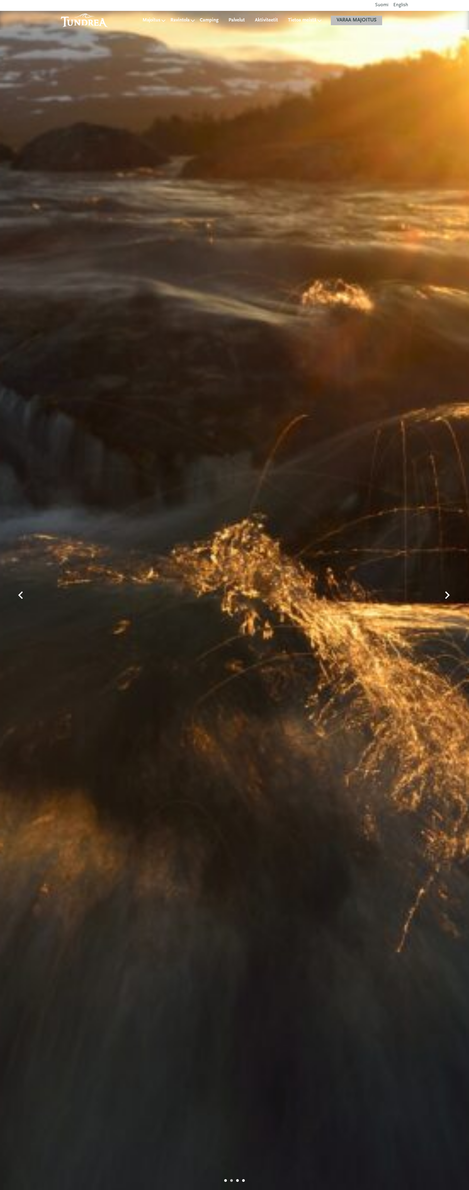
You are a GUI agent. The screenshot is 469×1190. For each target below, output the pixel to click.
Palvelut (237, 20)
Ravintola (180, 20)
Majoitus (151, 20)
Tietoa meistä (302, 20)
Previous (20, 595)
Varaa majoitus (356, 20)
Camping (209, 20)
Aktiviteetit (266, 20)
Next (447, 595)
